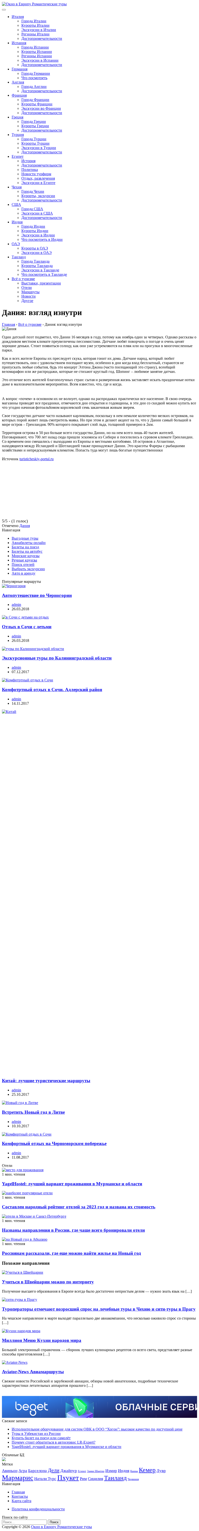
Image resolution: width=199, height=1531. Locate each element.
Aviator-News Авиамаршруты (33, 1371)
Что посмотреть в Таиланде (44, 274)
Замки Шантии (95, 1471)
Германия (19, 69)
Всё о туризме (23, 279)
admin (16, 604)
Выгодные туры (25, 538)
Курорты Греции (35, 126)
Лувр (161, 1470)
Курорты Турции (35, 143)
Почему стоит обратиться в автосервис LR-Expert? (53, 1442)
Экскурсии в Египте (38, 183)
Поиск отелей (23, 564)
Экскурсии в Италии (38, 30)
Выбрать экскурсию (28, 569)
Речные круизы (24, 560)
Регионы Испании (36, 56)
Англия (18, 82)
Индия (17, 222)
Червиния (133, 1479)
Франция (19, 95)
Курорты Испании (36, 52)
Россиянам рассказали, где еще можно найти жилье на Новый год (71, 1253)
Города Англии (34, 86)
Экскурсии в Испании (39, 60)
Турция (18, 135)
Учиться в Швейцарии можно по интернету (48, 1281)
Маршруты (30, 292)
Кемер (147, 1469)
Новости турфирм (36, 174)
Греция (17, 117)
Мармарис (17, 1477)
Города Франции (35, 100)
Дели (53, 1470)
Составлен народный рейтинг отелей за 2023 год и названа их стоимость (78, 1206)
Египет (18, 156)
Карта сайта (21, 1501)
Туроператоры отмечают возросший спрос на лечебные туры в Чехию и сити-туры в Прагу (99, 1309)
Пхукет (68, 1477)
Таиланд (19, 257)
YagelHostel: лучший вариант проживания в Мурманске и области (72, 1183)
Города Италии (33, 21)
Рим (83, 1478)
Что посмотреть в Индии (42, 239)
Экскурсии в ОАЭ (36, 253)
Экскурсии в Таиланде (40, 270)
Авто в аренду (23, 573)
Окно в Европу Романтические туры (61, 1527)
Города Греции (33, 121)
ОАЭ (16, 244)
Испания (19, 43)
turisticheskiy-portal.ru (36, 459)
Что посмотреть (34, 78)
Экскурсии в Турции (38, 148)
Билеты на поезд (25, 547)
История (28, 161)
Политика (29, 169)
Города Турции (33, 139)
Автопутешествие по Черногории (37, 595)
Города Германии (35, 73)
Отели (26, 287)
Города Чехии (32, 191)
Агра (22, 1470)
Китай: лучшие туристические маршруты (46, 1080)
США (16, 204)
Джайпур (68, 1470)
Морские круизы (26, 556)
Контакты (20, 1496)
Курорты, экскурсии (38, 196)
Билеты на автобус (27, 551)
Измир (111, 1470)
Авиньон (9, 1470)
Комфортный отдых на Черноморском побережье (54, 1143)
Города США (32, 209)
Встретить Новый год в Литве (33, 1112)
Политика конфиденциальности (38, 1509)
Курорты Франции (36, 104)
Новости (28, 296)
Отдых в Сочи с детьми (26, 626)
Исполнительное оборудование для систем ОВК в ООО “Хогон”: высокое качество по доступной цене (97, 1429)
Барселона (37, 1470)
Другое (27, 301)
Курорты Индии (34, 231)
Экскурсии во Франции (41, 108)
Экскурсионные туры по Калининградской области (57, 658)
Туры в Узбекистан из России (36, 1433)
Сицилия (95, 1478)
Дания (24, 526)
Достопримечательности (41, 38)
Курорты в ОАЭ (34, 248)
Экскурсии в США (37, 213)
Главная (18, 1492)
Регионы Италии (35, 34)
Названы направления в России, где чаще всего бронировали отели (73, 1230)
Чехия (17, 187)
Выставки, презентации (41, 283)
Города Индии (33, 226)
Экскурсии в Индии (38, 235)
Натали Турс (45, 1478)
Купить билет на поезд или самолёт (41, 1438)
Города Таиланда (35, 261)
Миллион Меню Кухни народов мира (41, 1340)
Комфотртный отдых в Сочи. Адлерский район (52, 689)
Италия (18, 17)
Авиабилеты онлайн (29, 543)
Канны (134, 1471)
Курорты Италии (35, 25)
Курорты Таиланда (37, 266)
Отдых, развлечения (38, 178)
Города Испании (35, 47)
